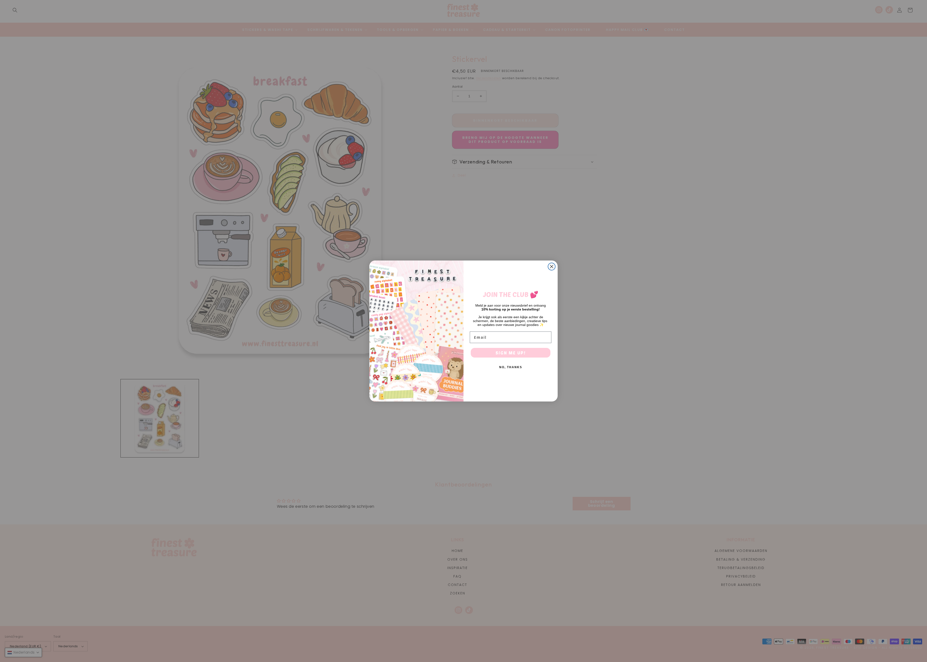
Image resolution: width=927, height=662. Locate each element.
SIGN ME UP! (511, 352)
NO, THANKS (510, 367)
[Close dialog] (551, 266)
